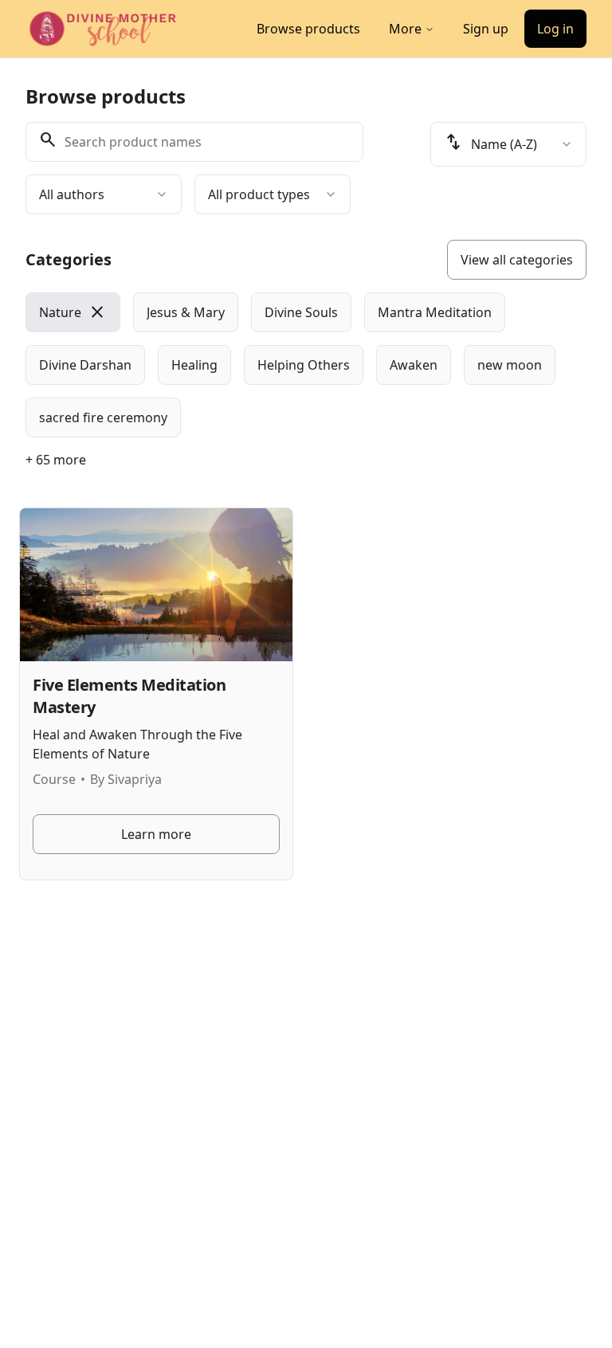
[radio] (73, 312)
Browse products (308, 28)
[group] (306, 364)
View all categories (517, 259)
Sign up (485, 28)
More (405, 28)
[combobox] (104, 194)
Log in (555, 28)
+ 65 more (56, 459)
